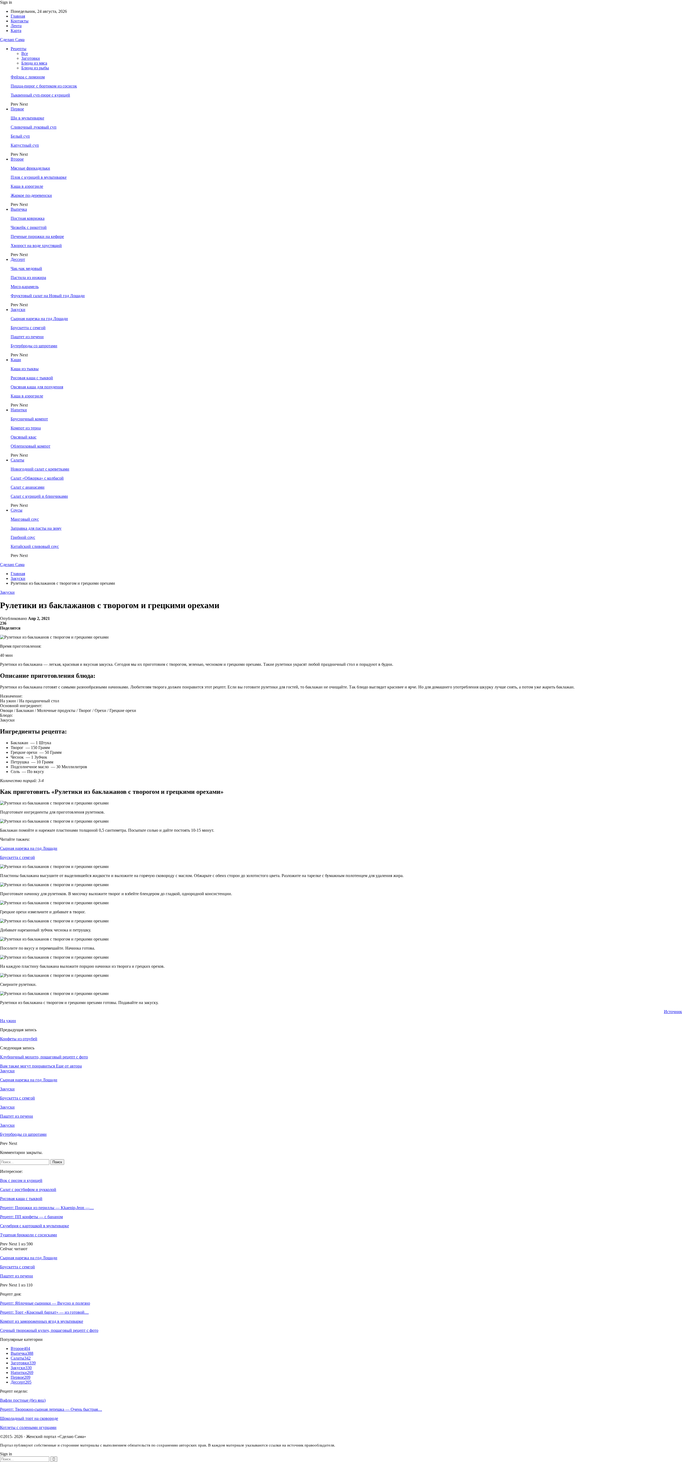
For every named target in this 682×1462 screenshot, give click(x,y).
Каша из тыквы (25, 369)
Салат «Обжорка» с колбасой (37, 478)
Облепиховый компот (30, 446)
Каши (16, 359)
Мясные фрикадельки (30, 168)
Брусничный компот (29, 419)
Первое (17, 109)
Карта (16, 30)
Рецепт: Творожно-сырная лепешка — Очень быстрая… (51, 1409)
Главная (18, 16)
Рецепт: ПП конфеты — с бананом (31, 1216)
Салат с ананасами (27, 487)
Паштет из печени (27, 336)
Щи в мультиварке (27, 118)
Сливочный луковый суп (33, 127)
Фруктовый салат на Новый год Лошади (48, 295)
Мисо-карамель (25, 286)
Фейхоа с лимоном (28, 77)
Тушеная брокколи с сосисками (28, 1235)
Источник (673, 1011)
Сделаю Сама (12, 39)
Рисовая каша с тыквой (32, 378)
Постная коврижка (27, 218)
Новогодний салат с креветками (40, 469)
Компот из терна (26, 428)
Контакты (20, 21)
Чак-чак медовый (26, 268)
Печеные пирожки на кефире (37, 236)
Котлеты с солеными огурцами (28, 1427)
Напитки (19, 410)
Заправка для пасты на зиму (36, 528)
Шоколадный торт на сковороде (29, 1418)
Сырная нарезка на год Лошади (39, 318)
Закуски (18, 309)
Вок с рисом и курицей (21, 1180)
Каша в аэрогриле (27, 186)
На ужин (8, 1020)
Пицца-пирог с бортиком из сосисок (44, 86)
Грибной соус (23, 537)
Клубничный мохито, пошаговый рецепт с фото (44, 1057)
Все (24, 53)
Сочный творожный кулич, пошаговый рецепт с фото (49, 1330)
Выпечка (19, 209)
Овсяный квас (23, 437)
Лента (16, 25)
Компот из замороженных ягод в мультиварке (41, 1321)
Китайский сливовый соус (35, 546)
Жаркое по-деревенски (31, 195)
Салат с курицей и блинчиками (39, 496)
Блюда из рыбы (35, 68)
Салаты (17, 460)
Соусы (16, 510)
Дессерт (18, 259)
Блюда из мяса (34, 63)
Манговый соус (25, 519)
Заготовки (30, 58)
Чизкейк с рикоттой (29, 227)
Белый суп (20, 136)
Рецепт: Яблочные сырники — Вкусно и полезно (45, 1303)
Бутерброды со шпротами (34, 346)
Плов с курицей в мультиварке (39, 177)
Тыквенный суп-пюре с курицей (40, 95)
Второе (17, 159)
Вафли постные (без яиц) (23, 1400)
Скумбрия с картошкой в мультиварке (34, 1226)
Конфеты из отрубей (18, 1039)
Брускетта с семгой (28, 327)
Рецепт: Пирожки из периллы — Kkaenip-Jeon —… (47, 1207)
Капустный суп (25, 145)
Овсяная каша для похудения (37, 387)
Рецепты (18, 48)
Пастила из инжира (28, 277)
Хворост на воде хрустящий (36, 245)
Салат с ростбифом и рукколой (28, 1189)
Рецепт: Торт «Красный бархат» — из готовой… (44, 1312)
